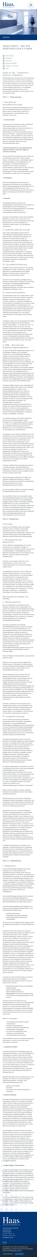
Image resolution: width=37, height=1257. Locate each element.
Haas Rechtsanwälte (12, 1221)
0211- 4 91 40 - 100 (10, 1235)
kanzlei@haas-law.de (8, 1237)
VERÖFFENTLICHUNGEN (11, 63)
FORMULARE (9, 58)
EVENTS (7, 68)
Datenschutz (13, 1250)
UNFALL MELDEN (9, 56)
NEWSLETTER (9, 61)
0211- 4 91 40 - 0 (9, 1233)
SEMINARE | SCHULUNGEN (12, 66)
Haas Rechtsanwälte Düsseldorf (8, 5)
